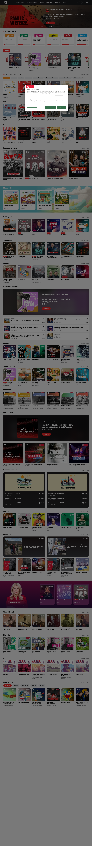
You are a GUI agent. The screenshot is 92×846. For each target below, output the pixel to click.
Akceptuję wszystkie (61, 107)
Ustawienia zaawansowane (32, 107)
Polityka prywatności (59, 96)
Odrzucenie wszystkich (50, 107)
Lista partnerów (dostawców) (32, 103)
